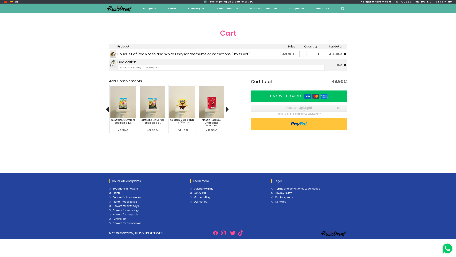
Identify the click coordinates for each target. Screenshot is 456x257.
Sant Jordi (200, 193)
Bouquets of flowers (125, 188)
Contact (280, 201)
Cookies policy (284, 197)
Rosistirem (126, 233)
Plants (172, 8)
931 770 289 (403, 1)
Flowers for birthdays (126, 206)
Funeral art (119, 219)
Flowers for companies (127, 223)
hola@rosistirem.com (376, 1)
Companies (297, 8)
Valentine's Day (203, 188)
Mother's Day (202, 197)
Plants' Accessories (125, 201)
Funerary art (197, 8)
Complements (227, 8)
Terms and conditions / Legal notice (297, 188)
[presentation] (107, 109)
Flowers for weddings (126, 210)
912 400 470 (423, 1)
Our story (322, 8)
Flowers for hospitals (125, 214)
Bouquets (149, 8)
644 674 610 (444, 1)
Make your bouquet (263, 8)
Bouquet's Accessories (127, 197)
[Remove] (345, 54)
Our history (200, 201)
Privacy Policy (283, 193)
